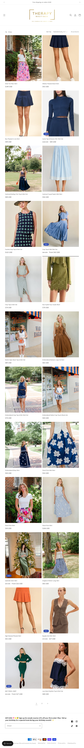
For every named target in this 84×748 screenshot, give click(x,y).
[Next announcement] (80, 2)
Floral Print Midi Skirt (48, 470)
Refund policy (41, 743)
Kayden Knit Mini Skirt (49, 636)
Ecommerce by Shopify (30, 743)
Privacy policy (62, 743)
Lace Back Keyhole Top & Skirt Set (52, 691)
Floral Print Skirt (10, 525)
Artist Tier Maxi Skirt (11, 84)
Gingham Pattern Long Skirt (50, 581)
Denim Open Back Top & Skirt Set (15, 360)
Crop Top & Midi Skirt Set (49, 249)
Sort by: (48, 32)
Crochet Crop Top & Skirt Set (13, 249)
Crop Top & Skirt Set (11, 304)
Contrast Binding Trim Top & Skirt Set (16, 194)
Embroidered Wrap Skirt (12, 470)
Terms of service (51, 743)
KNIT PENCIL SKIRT (10, 691)
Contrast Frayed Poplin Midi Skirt (52, 194)
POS (20, 743)
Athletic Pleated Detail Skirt (50, 84)
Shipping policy (72, 743)
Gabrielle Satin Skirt (11, 581)
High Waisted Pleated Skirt (13, 636)
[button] (4, 15)
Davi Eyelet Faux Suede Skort (51, 304)
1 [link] (36, 703)
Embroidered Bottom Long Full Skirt (53, 360)
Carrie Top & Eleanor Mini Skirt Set (52, 139)
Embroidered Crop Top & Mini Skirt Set (16, 415)
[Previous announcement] (4, 2)
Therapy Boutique (14, 743)
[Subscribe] (39, 725)
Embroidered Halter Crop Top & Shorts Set (55, 415)
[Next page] (47, 703)
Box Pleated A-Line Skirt (12, 139)
